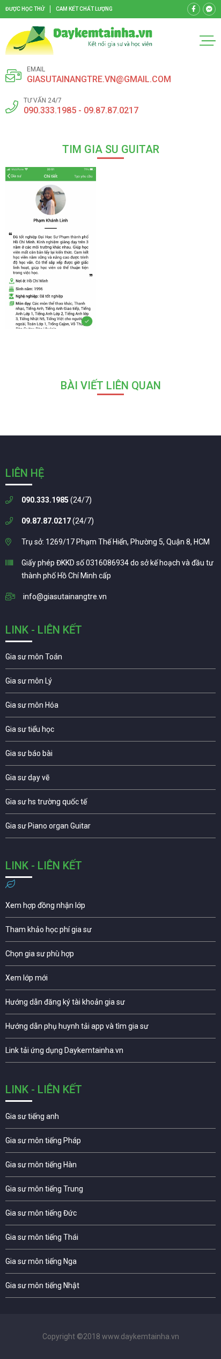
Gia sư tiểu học (110, 732)
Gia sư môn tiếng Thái (110, 1240)
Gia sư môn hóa (110, 708)
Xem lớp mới (110, 980)
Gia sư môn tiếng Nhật (110, 1288)
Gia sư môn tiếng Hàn (110, 1167)
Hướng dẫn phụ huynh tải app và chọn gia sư (110, 1029)
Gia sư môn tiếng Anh (110, 1119)
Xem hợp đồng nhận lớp (110, 908)
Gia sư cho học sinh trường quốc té (110, 804)
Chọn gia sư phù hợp (110, 956)
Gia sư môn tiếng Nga (110, 1053)
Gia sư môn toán (110, 659)
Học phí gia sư (110, 932)
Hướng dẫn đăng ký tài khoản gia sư (110, 1004)
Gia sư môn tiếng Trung (110, 1191)
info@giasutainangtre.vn (65, 596)
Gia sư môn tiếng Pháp (110, 1143)
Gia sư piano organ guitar (110, 828)
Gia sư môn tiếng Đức (110, 1216)
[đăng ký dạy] (78, 40)
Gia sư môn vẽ (110, 780)
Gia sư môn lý (110, 683)
